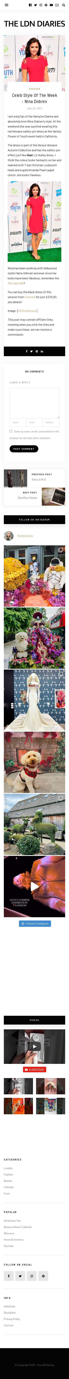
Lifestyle (9, 1187)
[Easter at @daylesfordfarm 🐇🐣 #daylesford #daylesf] (34, 824)
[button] (18, 1088)
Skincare (9, 1233)
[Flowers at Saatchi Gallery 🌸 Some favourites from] (34, 700)
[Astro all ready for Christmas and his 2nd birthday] (34, 762)
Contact (9, 1325)
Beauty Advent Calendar (18, 1227)
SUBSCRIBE (36, 1069)
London (8, 1168)
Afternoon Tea (12, 1220)
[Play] (34, 1046)
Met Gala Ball (16, 283)
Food (7, 1193)
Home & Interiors (13, 1239)
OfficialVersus (27, 310)
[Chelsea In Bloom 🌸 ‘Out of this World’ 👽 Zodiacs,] (34, 576)
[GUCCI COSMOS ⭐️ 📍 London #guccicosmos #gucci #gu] (34, 886)
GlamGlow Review (27, 497)
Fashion (34, 88)
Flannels (30, 297)
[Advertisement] (34, 971)
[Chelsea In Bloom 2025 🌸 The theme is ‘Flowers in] (34, 638)
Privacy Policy (12, 1319)
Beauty (8, 1180)
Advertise (9, 1306)
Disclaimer (10, 1312)
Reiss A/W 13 (39, 479)
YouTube (8, 1246)
